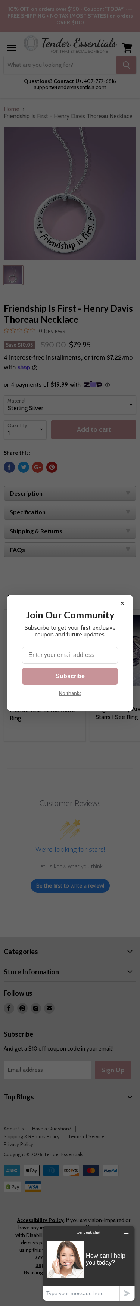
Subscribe (70, 676)
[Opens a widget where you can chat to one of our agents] (88, 1263)
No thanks (70, 693)
